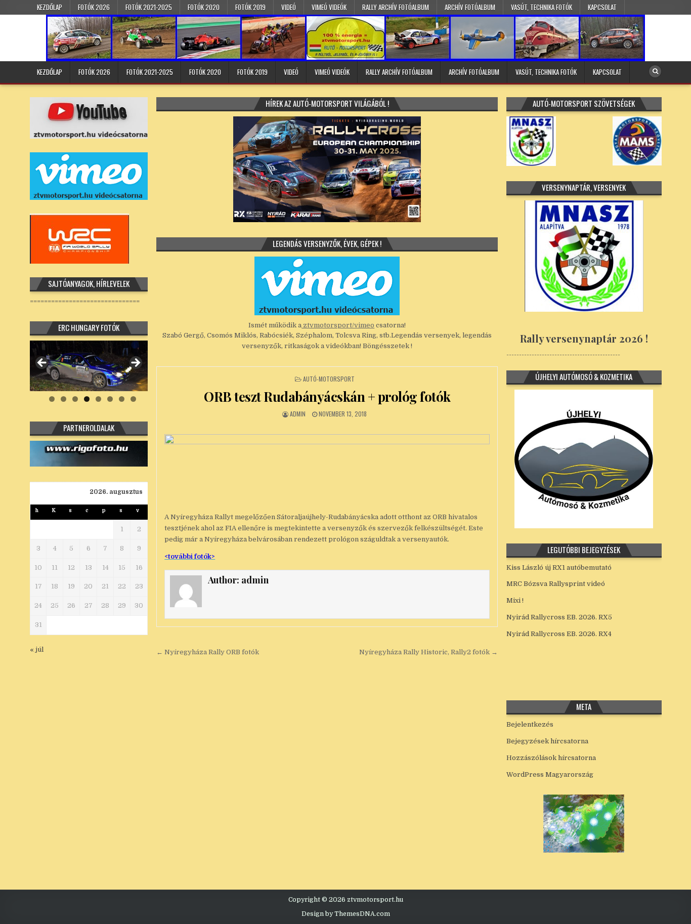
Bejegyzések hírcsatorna (547, 741)
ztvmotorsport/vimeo (337, 325)
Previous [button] (42, 363)
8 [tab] (133, 399)
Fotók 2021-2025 (148, 7)
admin (298, 413)
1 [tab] (52, 399)
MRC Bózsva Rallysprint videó (555, 583)
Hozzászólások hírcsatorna (551, 758)
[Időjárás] (583, 850)
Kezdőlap (49, 7)
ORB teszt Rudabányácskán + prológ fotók (327, 396)
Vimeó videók (329, 7)
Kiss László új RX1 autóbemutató (559, 567)
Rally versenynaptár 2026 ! (584, 338)
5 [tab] (98, 399)
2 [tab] (63, 399)
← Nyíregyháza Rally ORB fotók (207, 652)
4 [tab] (87, 399)
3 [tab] (75, 399)
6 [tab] (110, 399)
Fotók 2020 (204, 7)
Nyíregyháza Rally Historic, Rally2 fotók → (428, 652)
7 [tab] (121, 399)
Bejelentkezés (529, 724)
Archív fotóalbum (470, 7)
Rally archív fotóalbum (395, 7)
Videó (288, 7)
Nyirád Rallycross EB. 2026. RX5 (559, 617)
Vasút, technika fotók (541, 7)
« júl (37, 649)
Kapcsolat (602, 7)
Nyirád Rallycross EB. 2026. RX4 (559, 634)
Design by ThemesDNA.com (345, 913)
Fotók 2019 (250, 7)
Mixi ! (515, 600)
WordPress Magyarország (549, 774)
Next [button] (135, 363)
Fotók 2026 (94, 7)
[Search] (655, 71)
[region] (89, 366)
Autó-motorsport (329, 378)
